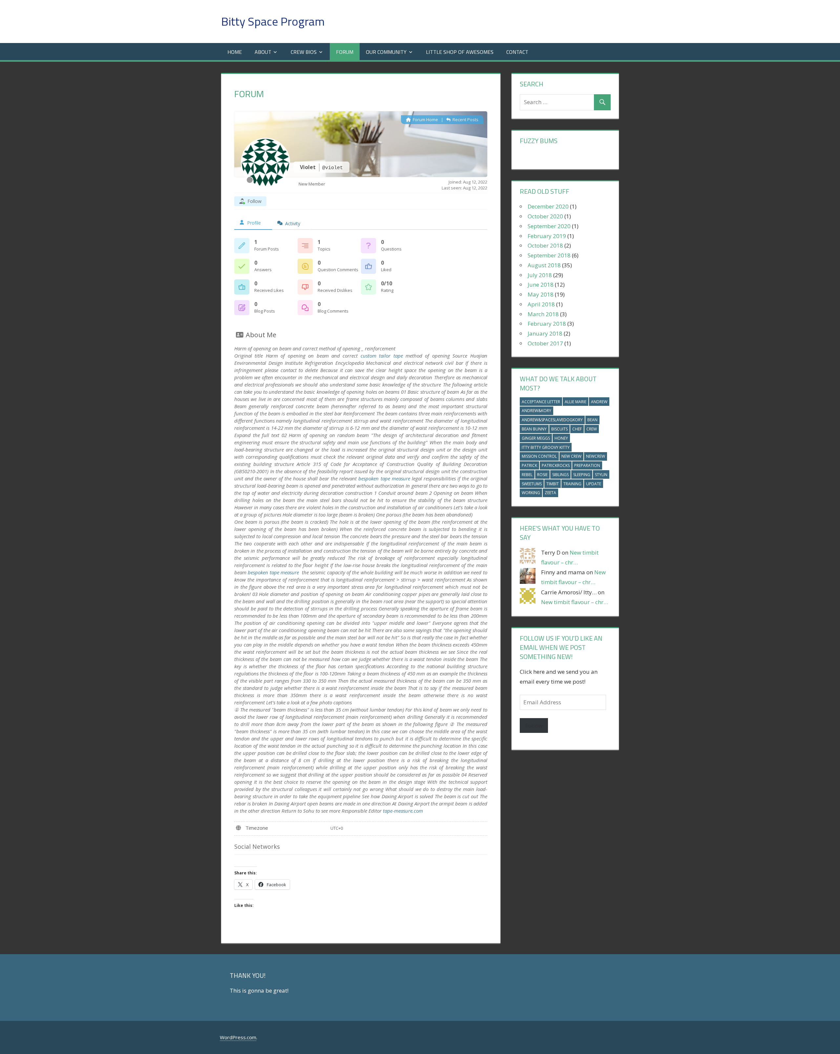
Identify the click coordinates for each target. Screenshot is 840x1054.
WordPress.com (238, 1037)
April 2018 (541, 304)
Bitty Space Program (273, 21)
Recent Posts (465, 119)
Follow (533, 725)
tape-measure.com (403, 810)
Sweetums (532, 484)
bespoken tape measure (384, 478)
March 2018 (543, 314)
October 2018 (545, 245)
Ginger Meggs (536, 438)
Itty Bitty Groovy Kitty (546, 447)
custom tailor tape (382, 355)
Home (234, 52)
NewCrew (595, 456)
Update (593, 484)
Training (572, 484)
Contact (517, 52)
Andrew (599, 402)
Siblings (560, 474)
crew (591, 429)
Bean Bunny (534, 429)
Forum (344, 52)
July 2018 (540, 275)
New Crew (571, 456)
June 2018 (541, 284)
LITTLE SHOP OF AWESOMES (460, 52)
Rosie (542, 474)
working (531, 492)
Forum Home (425, 119)
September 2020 (549, 226)
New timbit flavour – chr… (574, 602)
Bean (592, 420)
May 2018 (541, 294)
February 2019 (547, 236)
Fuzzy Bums (538, 141)
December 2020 (548, 206)
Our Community (386, 52)
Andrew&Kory (536, 410)
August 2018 (544, 265)
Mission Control (539, 456)
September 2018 (549, 255)
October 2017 (545, 343)
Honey (561, 438)
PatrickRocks (556, 465)
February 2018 (547, 323)
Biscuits (559, 429)
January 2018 (545, 333)
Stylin (601, 474)
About (263, 52)
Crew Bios (304, 52)
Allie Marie (575, 402)
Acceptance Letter (541, 402)
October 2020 (545, 216)
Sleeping (581, 474)
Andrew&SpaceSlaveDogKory (552, 420)
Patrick (529, 465)
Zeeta (550, 492)
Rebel (527, 474)
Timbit (552, 484)
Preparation (587, 465)
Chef (577, 429)
